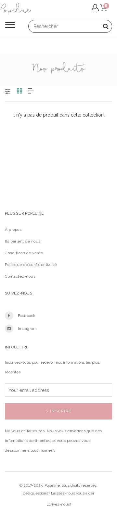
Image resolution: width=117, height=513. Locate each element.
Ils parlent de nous (23, 241)
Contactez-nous (20, 276)
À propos (13, 229)
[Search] (105, 26)
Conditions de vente (24, 253)
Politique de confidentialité (31, 264)
